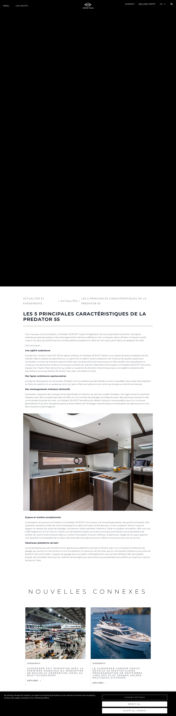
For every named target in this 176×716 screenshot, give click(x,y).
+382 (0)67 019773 (146, 4)
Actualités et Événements (33, 301)
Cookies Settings (134, 697)
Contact (130, 4)
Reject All (134, 704)
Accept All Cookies (134, 711)
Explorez (32, 680)
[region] (88, 703)
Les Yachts (22, 6)
